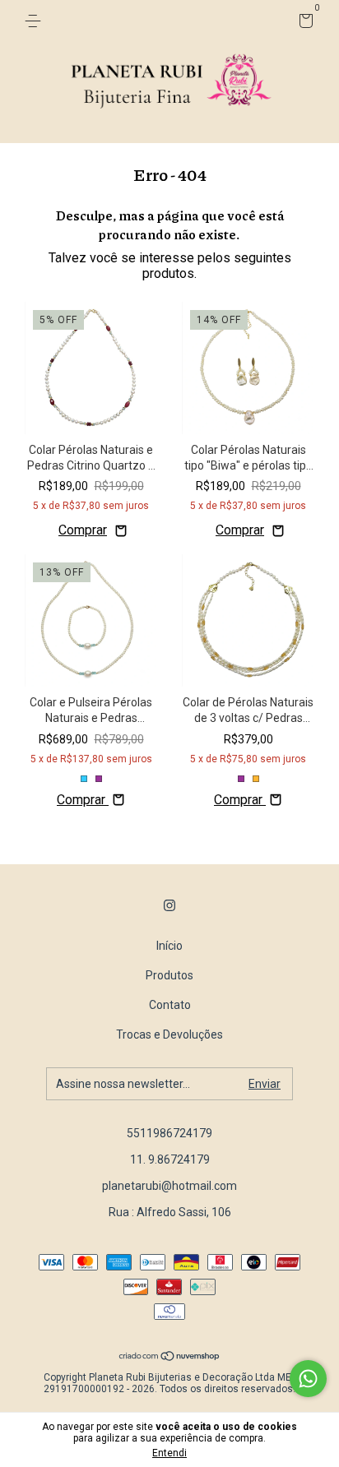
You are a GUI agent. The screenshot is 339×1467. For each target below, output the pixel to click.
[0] (303, 23)
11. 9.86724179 (170, 1159)
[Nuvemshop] (169, 1357)
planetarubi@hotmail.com (169, 1185)
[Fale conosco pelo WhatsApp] (308, 1378)
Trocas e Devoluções (169, 1034)
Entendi (169, 1453)
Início (169, 945)
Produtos (169, 975)
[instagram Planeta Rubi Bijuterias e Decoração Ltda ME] (169, 905)
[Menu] (36, 21)
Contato (170, 1004)
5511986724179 (169, 1133)
